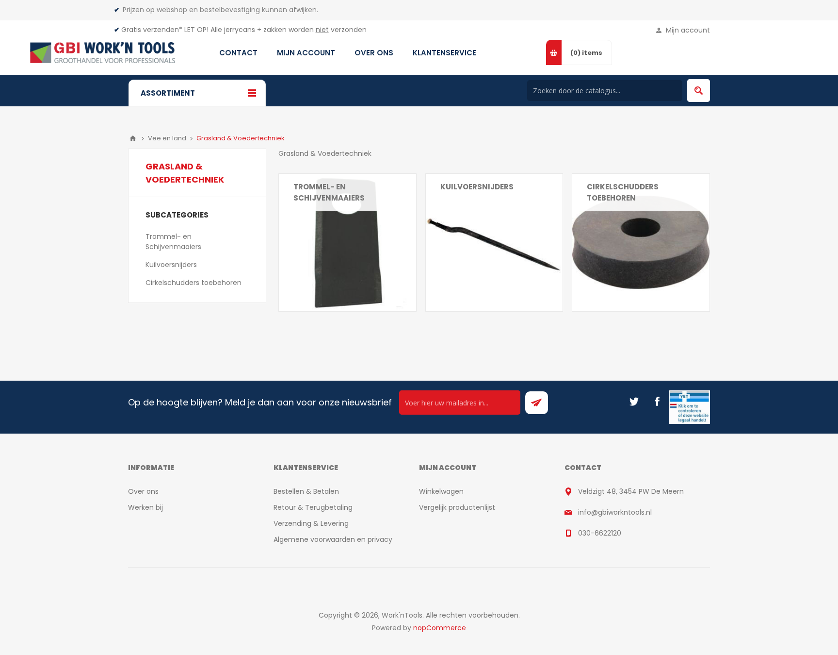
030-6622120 (599, 533)
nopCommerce (439, 628)
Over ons (143, 491)
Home (133, 138)
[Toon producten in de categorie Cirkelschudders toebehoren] (640, 242)
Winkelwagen (441, 491)
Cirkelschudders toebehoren (623, 192)
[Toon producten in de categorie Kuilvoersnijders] (494, 242)
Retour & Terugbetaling (313, 507)
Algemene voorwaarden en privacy (333, 539)
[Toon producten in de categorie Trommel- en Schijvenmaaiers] (347, 242)
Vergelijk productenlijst (457, 507)
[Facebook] (657, 401)
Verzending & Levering (311, 523)
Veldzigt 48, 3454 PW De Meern (631, 491)
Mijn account (688, 30)
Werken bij (145, 507)
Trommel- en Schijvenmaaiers (329, 192)
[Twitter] (634, 401)
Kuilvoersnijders (477, 187)
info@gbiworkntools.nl (615, 512)
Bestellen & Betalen (306, 491)
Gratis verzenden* (151, 29)
